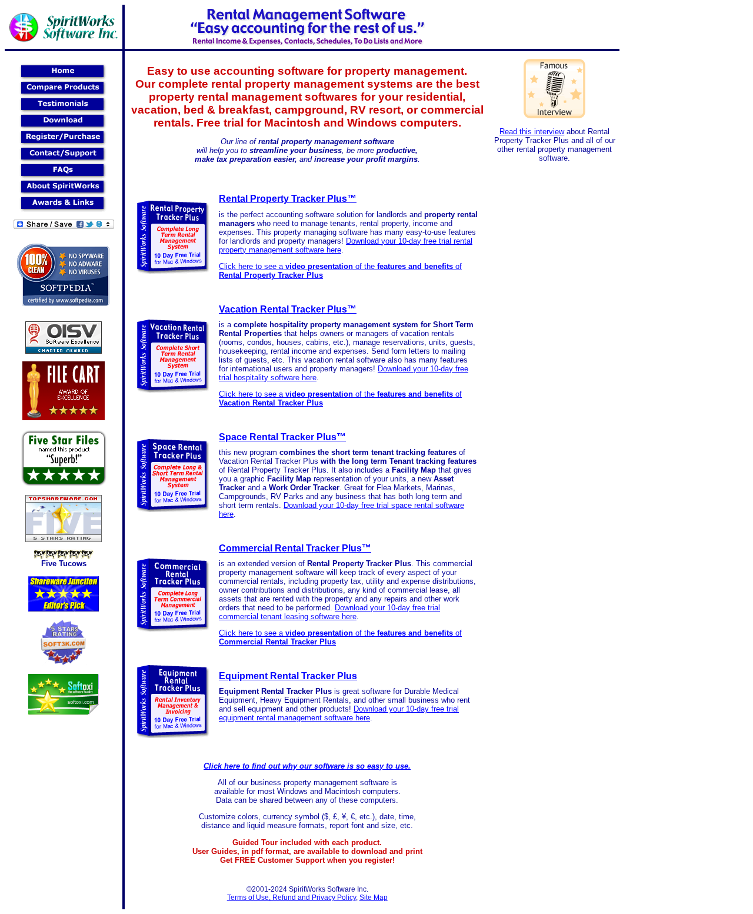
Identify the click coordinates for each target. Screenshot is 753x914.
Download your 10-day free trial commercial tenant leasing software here (329, 612)
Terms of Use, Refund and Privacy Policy (291, 897)
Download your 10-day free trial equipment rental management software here (339, 713)
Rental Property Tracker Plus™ (287, 199)
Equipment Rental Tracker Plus (288, 676)
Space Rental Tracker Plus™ (282, 437)
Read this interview (531, 131)
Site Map (373, 897)
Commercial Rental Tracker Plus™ (295, 548)
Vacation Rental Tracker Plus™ (287, 309)
